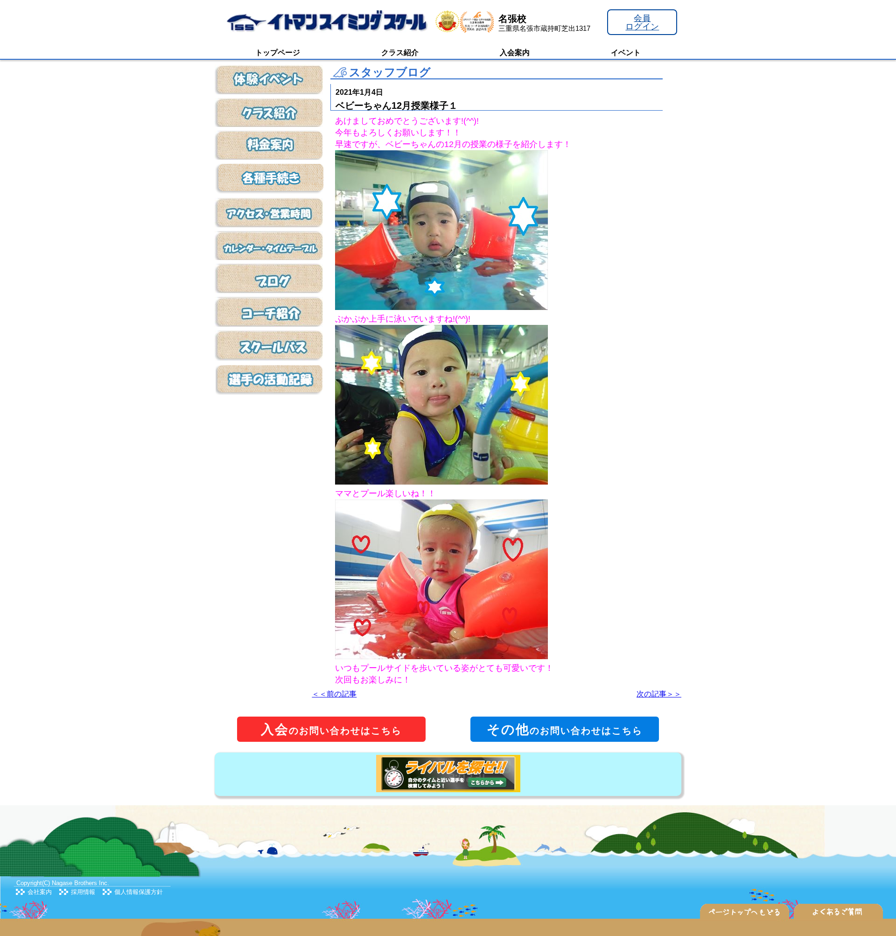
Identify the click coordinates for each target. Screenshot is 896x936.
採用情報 (83, 891)
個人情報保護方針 (138, 891)
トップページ (277, 52)
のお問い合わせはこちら (331, 729)
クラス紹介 (400, 52)
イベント (626, 52)
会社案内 (40, 891)
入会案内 (515, 52)
